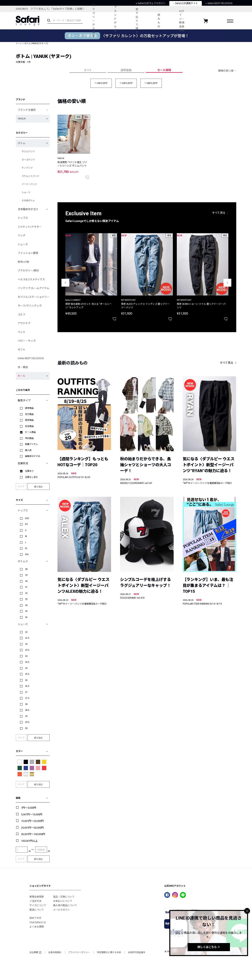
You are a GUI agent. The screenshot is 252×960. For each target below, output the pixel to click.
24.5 (27, 662)
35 (26, 611)
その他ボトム (28, 200)
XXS (27, 518)
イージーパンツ (29, 184)
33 (26, 599)
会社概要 (34, 952)
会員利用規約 (54, 952)
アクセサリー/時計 (28, 270)
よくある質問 (37, 926)
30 (26, 581)
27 (26, 692)
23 (26, 644)
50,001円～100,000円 (33, 834)
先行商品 (29, 414)
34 (26, 605)
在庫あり (29, 471)
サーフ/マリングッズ (30, 305)
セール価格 (164, 70)
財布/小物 (23, 261)
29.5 (27, 722)
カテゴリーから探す (93, 20)
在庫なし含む (31, 477)
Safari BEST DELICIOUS (31, 358)
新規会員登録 (37, 896)
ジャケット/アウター (30, 226)
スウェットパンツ (30, 176)
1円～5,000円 (28, 807)
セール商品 (30, 432)
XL (26, 548)
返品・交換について (63, 896)
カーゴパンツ (28, 159)
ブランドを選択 (27, 109)
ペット (21, 332)
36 (26, 617)
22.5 (27, 638)
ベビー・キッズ (27, 340)
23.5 (27, 650)
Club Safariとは (38, 922)
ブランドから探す (115, 21)
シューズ (23, 244)
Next (227, 283)
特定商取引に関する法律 (109, 952)
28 (26, 569)
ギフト (21, 349)
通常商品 (29, 408)
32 (26, 593)
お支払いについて (62, 901)
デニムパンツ (28, 151)
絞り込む (38, 486)
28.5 (27, 710)
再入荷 (28, 450)
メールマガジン (61, 909)
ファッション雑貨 (28, 253)
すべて (88, 70)
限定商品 (29, 420)
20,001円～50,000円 (32, 827)
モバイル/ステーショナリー (33, 296)
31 (26, 587)
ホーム (19, 43)
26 (26, 680)
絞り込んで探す (137, 21)
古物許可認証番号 (136, 952)
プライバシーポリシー (79, 952)
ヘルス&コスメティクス (31, 279)
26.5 (27, 686)
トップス (23, 217)
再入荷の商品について (65, 905)
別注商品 (29, 426)
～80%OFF (151, 83)
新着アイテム (31, 444)
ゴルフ (21, 314)
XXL (27, 554)
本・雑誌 (23, 367)
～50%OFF (126, 83)
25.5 (27, 674)
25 (26, 668)
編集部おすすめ (32, 456)
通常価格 (126, 70)
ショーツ (26, 192)
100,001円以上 (29, 840)
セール (21, 375)
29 (26, 575)
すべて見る (218, 212)
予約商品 (29, 438)
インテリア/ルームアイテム (33, 288)
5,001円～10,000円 (31, 814)
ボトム (21, 143)
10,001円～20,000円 (32, 820)
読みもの (159, 20)
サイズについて (38, 905)
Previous (65, 283)
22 (26, 632)
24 (26, 656)
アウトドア (24, 323)
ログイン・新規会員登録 (181, 21)
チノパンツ (27, 168)
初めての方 (35, 918)
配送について (37, 909)
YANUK (22, 118)
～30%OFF (101, 83)
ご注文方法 (35, 901)
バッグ (21, 235)
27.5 (27, 698)
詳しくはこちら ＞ (208, 947)
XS (26, 524)
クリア (21, 486)
